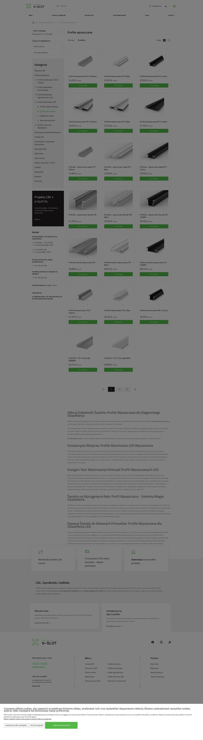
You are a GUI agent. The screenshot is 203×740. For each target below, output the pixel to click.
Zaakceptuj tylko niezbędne (16, 725)
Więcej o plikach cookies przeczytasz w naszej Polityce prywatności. (28, 719)
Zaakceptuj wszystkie (61, 725)
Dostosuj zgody (37, 725)
